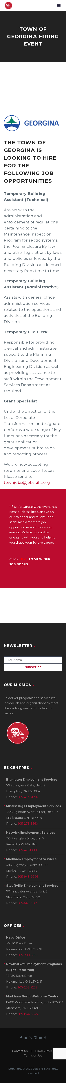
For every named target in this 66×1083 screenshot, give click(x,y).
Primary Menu (59, 5)
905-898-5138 (27, 955)
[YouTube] (40, 1037)
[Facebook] (21, 1037)
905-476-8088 (27, 850)
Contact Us (19, 1051)
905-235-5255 (27, 987)
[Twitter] (30, 1037)
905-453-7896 (27, 797)
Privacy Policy (44, 1051)
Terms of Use (33, 1055)
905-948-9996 (27, 876)
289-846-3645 (27, 1014)
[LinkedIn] (25, 1037)
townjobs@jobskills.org (27, 482)
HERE (23, 559)
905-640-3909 (27, 903)
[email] (33, 660)
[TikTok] (44, 1037)
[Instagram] (35, 1037)
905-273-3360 (27, 823)
